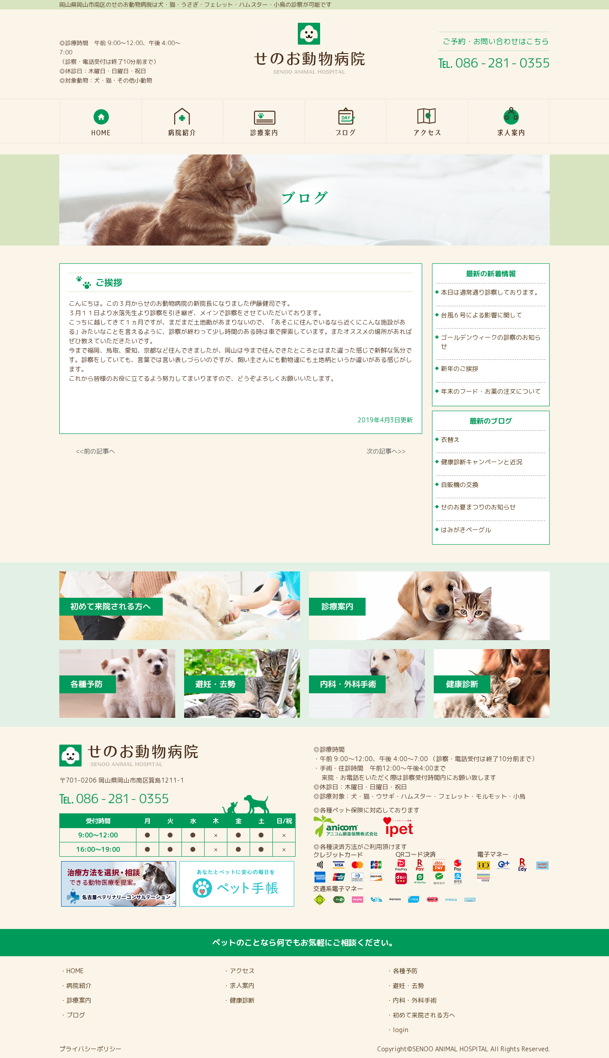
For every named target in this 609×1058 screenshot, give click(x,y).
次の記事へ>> (386, 451)
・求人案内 (239, 985)
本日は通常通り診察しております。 (491, 292)
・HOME (72, 970)
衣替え (450, 439)
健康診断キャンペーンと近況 (481, 462)
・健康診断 (239, 1000)
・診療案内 (75, 1000)
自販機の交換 (459, 484)
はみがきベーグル (466, 529)
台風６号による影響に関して (481, 315)
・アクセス (239, 970)
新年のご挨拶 (459, 368)
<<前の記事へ (95, 451)
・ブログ (72, 1015)
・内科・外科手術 (411, 1000)
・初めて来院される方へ (421, 1015)
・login (397, 1029)
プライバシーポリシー (90, 1049)
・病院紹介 (75, 985)
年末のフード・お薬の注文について (491, 391)
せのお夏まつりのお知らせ (478, 507)
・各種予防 (402, 970)
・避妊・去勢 (405, 985)
